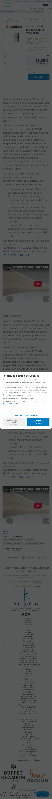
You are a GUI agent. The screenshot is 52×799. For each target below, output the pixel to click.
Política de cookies (21, 416)
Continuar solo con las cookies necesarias (13, 422)
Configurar (34, 416)
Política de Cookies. (10, 404)
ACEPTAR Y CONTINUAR (38, 422)
